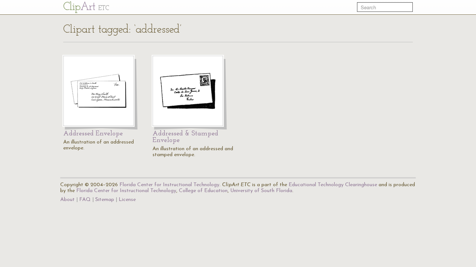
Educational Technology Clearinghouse (333, 185)
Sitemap (104, 199)
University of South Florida (261, 191)
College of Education (203, 191)
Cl (86, 7)
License (127, 199)
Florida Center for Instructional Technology (169, 185)
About (67, 199)
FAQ (85, 199)
